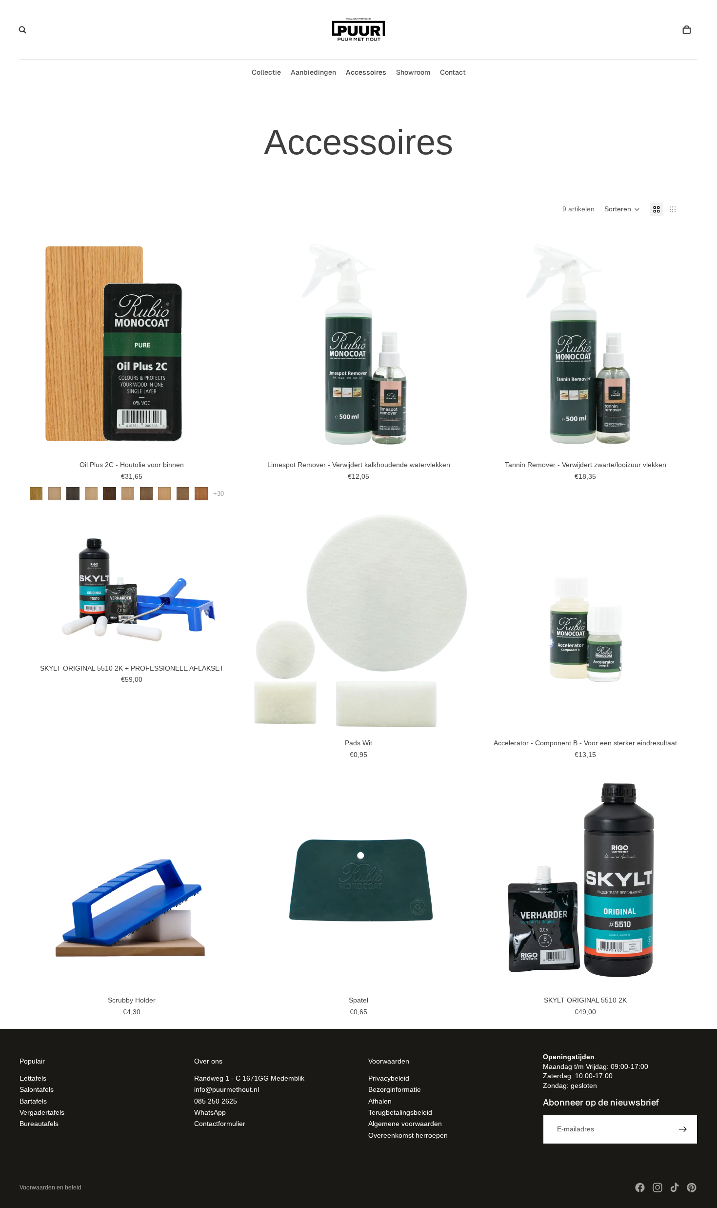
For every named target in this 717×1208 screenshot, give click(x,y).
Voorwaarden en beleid (50, 1187)
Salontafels (37, 1089)
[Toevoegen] (229, 645)
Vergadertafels (42, 1112)
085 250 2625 (215, 1101)
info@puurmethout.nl (226, 1089)
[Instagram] (657, 1187)
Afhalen (380, 1101)
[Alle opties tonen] (218, 494)
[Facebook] (640, 1187)
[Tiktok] (674, 1187)
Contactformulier (219, 1123)
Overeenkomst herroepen (408, 1135)
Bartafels (33, 1101)
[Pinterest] (691, 1187)
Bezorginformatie (394, 1089)
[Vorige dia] (34, 344)
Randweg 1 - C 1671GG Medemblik (249, 1078)
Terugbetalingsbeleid (400, 1112)
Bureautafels (39, 1123)
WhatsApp (210, 1112)
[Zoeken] (22, 30)
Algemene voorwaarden (405, 1123)
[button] (622, 209)
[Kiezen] (229, 441)
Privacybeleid (388, 1078)
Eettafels (33, 1078)
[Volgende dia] (229, 344)
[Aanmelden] (683, 1129)
